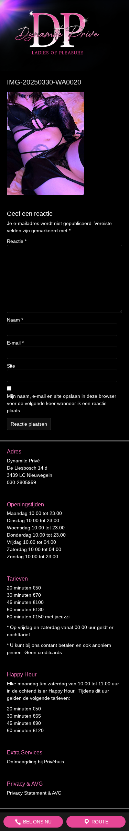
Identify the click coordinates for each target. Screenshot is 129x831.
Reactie (16, 241)
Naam (15, 320)
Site (11, 366)
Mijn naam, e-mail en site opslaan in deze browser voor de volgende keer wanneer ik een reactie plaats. (61, 403)
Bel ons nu (37, 821)
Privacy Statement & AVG (34, 793)
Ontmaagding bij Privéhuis (35, 761)
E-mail (15, 343)
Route (99, 821)
